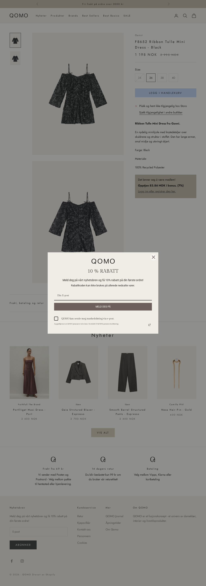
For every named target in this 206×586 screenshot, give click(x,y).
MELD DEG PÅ (103, 306)
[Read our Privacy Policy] (149, 324)
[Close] (153, 257)
